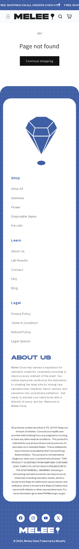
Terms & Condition (24, 323)
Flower (15, 207)
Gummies (17, 198)
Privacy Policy (21, 313)
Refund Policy (21, 332)
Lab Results (19, 260)
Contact (17, 269)
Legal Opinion (21, 341)
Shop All (17, 188)
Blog (14, 288)
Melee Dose (31, 541)
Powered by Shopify (52, 541)
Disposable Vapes (24, 216)
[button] (8, 16)
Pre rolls (16, 225)
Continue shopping (39, 61)
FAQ (14, 279)
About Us (18, 251)
